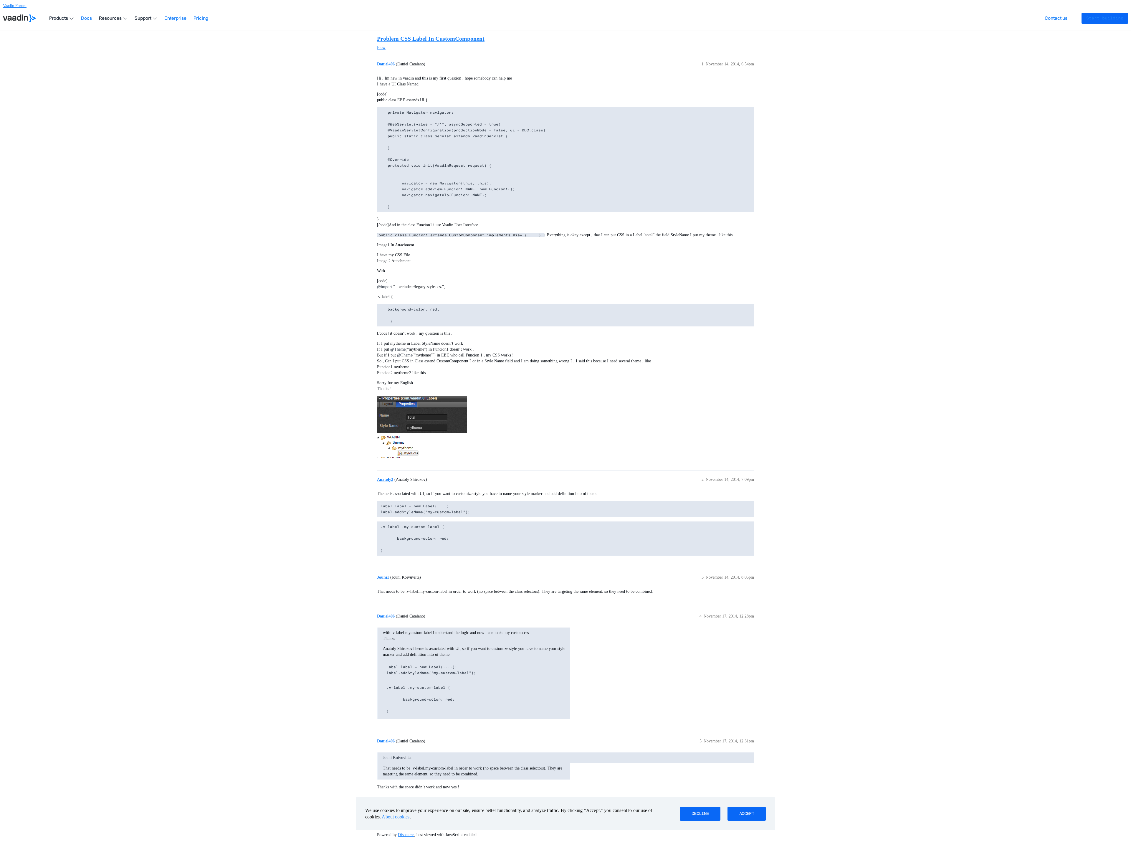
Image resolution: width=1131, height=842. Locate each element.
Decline (700, 814)
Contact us (1056, 18)
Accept (746, 814)
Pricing (201, 18)
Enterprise (175, 18)
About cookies (395, 816)
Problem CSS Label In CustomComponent (431, 38)
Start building (1104, 18)
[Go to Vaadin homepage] (19, 18)
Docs (86, 18)
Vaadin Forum (15, 6)
